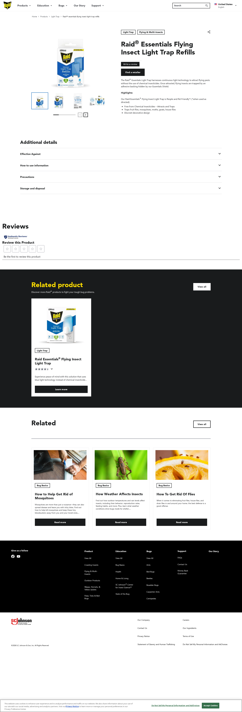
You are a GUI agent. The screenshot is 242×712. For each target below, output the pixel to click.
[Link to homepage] (7, 5)
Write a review (130, 64)
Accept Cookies (211, 705)
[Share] (209, 32)
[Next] (85, 115)
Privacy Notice (72, 706)
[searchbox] (189, 5)
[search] (206, 5)
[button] (226, 5)
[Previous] (80, 115)
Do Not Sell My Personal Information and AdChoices (175, 705)
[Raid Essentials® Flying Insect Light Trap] (61, 322)
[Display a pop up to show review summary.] (52, 369)
